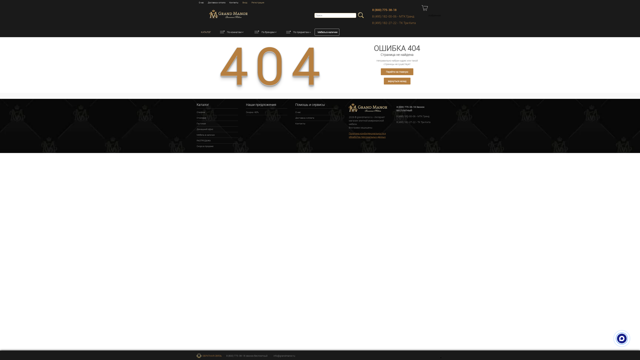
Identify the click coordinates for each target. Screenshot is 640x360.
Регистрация (258, 2)
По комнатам (234, 32)
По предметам (301, 32)
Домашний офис (205, 129)
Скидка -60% (252, 112)
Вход (244, 2)
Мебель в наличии (328, 32)
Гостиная (201, 123)
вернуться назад (397, 81)
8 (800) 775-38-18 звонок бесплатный (247, 355)
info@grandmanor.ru (284, 355)
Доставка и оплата (216, 2)
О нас (201, 2)
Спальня (201, 112)
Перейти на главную (397, 71)
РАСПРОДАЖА (204, 140)
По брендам (268, 32)
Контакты (233, 2)
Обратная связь (212, 355)
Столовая (201, 117)
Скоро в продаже (205, 146)
